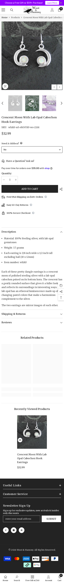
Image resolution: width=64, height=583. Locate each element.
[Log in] (52, 9)
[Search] (12, 10)
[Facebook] (6, 530)
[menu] (3, 10)
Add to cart (29, 188)
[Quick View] (20, 440)
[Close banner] (61, 3)
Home (4, 17)
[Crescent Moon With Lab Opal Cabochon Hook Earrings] (32, 432)
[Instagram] (14, 530)
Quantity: (6, 173)
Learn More (52, 3)
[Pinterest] (21, 530)
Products (15, 17)
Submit (51, 518)
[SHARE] (60, 189)
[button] (54, 87)
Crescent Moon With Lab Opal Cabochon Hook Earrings (32, 458)
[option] (32, 55)
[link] (16, 389)
